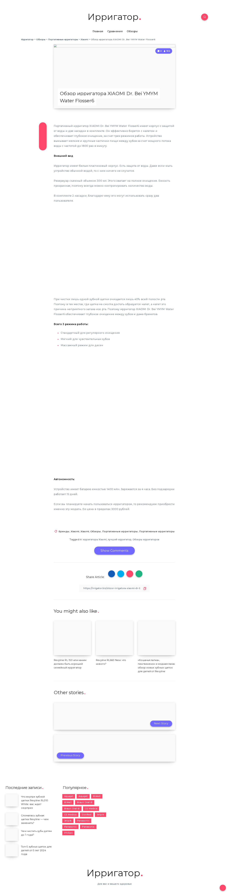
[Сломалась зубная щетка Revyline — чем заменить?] (11, 819)
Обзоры (132, 31)
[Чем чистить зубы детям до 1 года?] (11, 834)
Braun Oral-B (84, 802)
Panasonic (83, 820)
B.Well (96, 796)
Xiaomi (75, 531)
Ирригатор (113, 17)
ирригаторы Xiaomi (95, 539)
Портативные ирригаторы (120, 531)
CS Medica (91, 808)
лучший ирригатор (119, 539)
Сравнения (115, 31)
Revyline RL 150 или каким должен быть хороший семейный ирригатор (70, 664)
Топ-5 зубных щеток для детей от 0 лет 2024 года (36, 850)
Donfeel (86, 814)
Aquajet (68, 796)
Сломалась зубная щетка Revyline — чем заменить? (34, 819)
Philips (68, 832)
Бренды (64, 531)
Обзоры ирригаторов (146, 539)
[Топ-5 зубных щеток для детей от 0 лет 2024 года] (11, 850)
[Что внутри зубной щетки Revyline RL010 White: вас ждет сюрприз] (11, 800)
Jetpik (100, 814)
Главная (98, 31)
